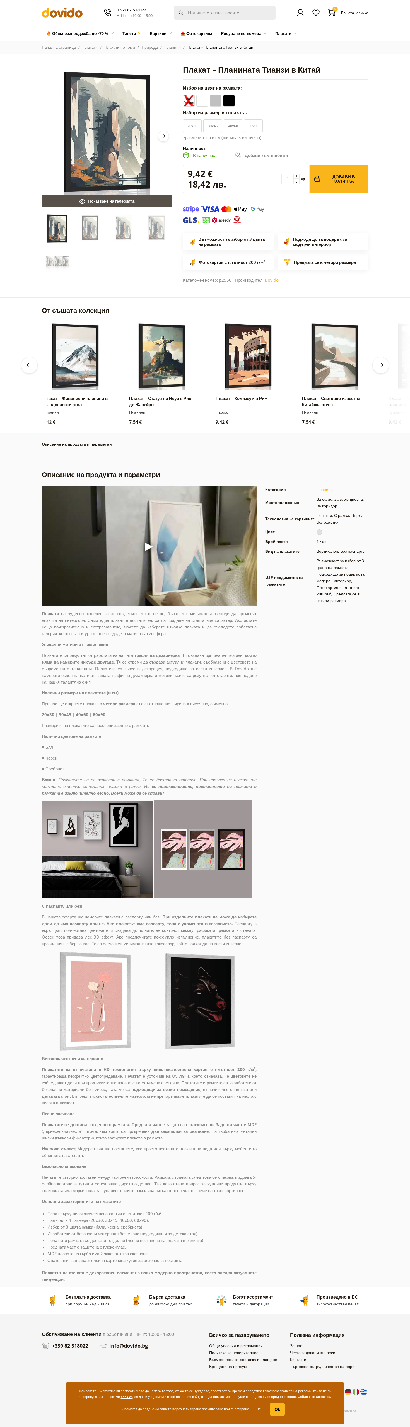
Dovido (272, 280)
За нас (296, 1345)
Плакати (90, 47)
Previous (29, 365)
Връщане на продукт (228, 1366)
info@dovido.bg (128, 1345)
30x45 (213, 125)
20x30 (192, 125)
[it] (356, 1391)
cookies (127, 1396)
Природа (150, 47)
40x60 (233, 125)
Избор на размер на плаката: (215, 112)
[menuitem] (80, 33)
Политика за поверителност (234, 1352)
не (259, 1409)
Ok (277, 1409)
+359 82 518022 (69, 1345)
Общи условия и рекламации (236, 1345)
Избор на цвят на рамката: (213, 88)
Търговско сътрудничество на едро (322, 1366)
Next (163, 136)
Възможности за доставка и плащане (243, 1359)
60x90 (253, 125)
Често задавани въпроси (312, 1352)
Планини (173, 47)
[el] (363, 1391)
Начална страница (59, 47)
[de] (349, 1391)
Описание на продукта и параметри (77, 444)
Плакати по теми (119, 47)
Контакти (298, 1359)
